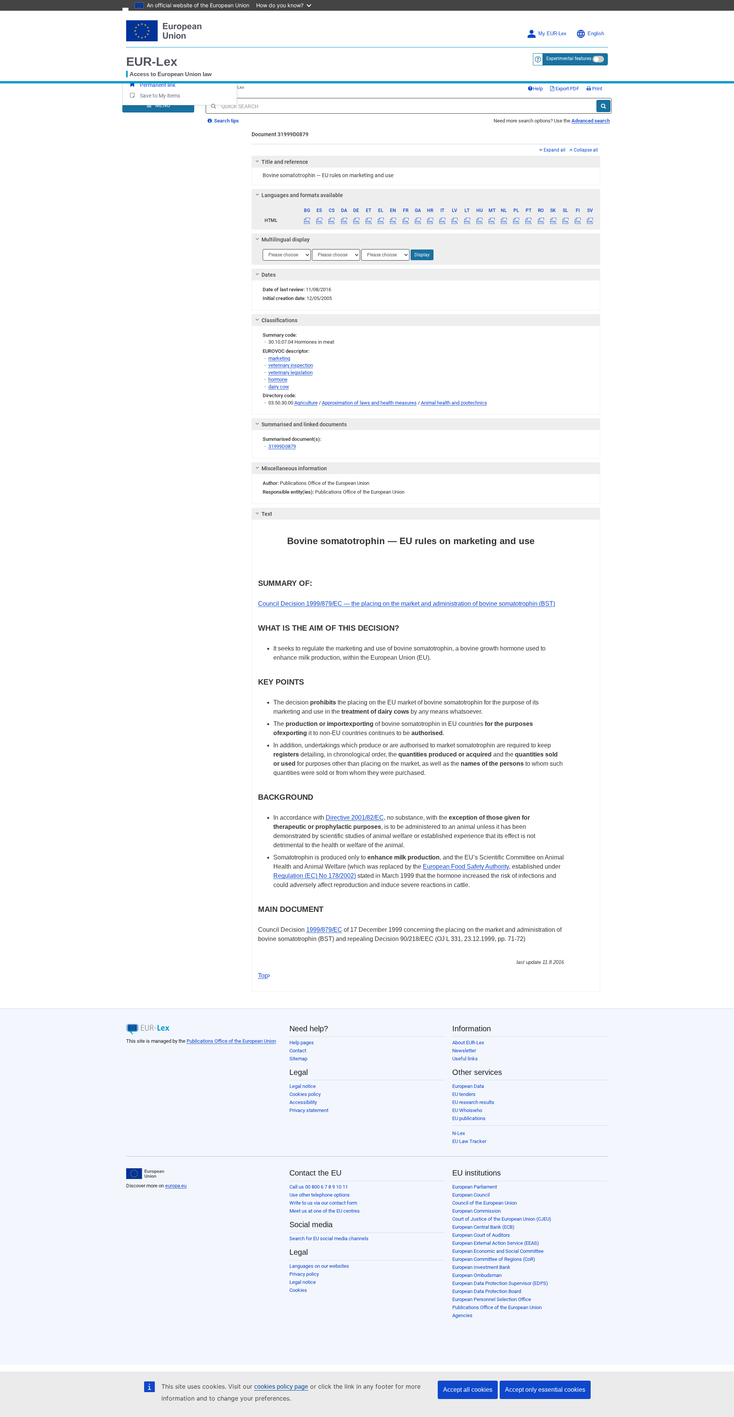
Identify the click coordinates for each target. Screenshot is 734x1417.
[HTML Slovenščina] (565, 220)
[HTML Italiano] (442, 220)
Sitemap (298, 1059)
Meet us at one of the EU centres (324, 1211)
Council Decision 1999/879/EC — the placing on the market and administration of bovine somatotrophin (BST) (406, 603)
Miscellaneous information (294, 468)
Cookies (298, 1290)
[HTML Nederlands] (504, 220)
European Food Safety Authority (466, 866)
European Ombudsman (477, 1275)
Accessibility (303, 1102)
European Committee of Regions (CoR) (493, 1259)
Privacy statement (308, 1110)
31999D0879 (282, 446)
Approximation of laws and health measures (369, 403)
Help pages (301, 1042)
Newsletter (464, 1050)
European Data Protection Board (486, 1291)
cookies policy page (281, 1386)
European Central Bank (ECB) (483, 1227)
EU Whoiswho (467, 1110)
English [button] (596, 33)
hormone (277, 379)
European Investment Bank (481, 1267)
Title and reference (284, 162)
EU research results (473, 1102)
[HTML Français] (405, 220)
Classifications (279, 320)
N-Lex (458, 1133)
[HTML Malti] (491, 220)
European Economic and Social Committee (498, 1251)
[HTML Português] (528, 220)
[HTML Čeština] (332, 220)
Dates (268, 275)
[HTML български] (307, 220)
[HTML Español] (319, 220)
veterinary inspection (290, 365)
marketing (279, 358)
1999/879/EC (324, 929)
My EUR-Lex (552, 33)
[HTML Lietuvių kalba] (467, 220)
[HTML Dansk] (344, 220)
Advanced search (591, 121)
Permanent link (157, 85)
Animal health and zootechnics (454, 403)
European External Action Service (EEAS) (495, 1243)
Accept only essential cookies (545, 1389)
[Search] (603, 106)
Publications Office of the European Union (231, 1041)
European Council (471, 1195)
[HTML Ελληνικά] (381, 220)
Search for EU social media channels (329, 1238)
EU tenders (464, 1094)
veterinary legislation (290, 372)
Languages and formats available (302, 195)
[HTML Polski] (516, 220)
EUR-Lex (151, 61)
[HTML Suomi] (578, 220)
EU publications (469, 1118)
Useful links (465, 1059)
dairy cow (278, 387)
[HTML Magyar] (479, 220)
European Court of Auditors (481, 1235)
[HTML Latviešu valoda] (455, 220)
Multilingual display (285, 239)
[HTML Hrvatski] (430, 220)
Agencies (462, 1315)
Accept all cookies (467, 1389)
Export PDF (566, 88)
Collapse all (585, 150)
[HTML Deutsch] (356, 220)
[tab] (426, 162)
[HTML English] (393, 220)
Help (538, 88)
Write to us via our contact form (323, 1203)
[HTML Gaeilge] (418, 220)
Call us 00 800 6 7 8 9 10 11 (318, 1187)
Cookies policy (305, 1094)
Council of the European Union (484, 1203)
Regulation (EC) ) (314, 875)
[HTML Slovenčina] (553, 220)
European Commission (476, 1211)
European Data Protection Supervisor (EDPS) (500, 1283)
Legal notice (302, 1086)
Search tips (226, 121)
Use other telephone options (319, 1195)
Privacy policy (304, 1274)
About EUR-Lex (468, 1042)
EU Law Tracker (469, 1141)
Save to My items (160, 96)
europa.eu (176, 1186)
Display (422, 255)
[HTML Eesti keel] (368, 220)
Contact (297, 1050)
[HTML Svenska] (590, 220)
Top (263, 975)
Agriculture (306, 403)
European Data (468, 1086)
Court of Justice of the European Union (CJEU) (501, 1219)
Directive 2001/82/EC (355, 817)
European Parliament (474, 1187)
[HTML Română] (541, 220)
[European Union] (145, 1173)
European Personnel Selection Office (491, 1299)
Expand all (553, 150)
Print (596, 88)
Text (266, 514)
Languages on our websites (319, 1266)
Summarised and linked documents (304, 424)
